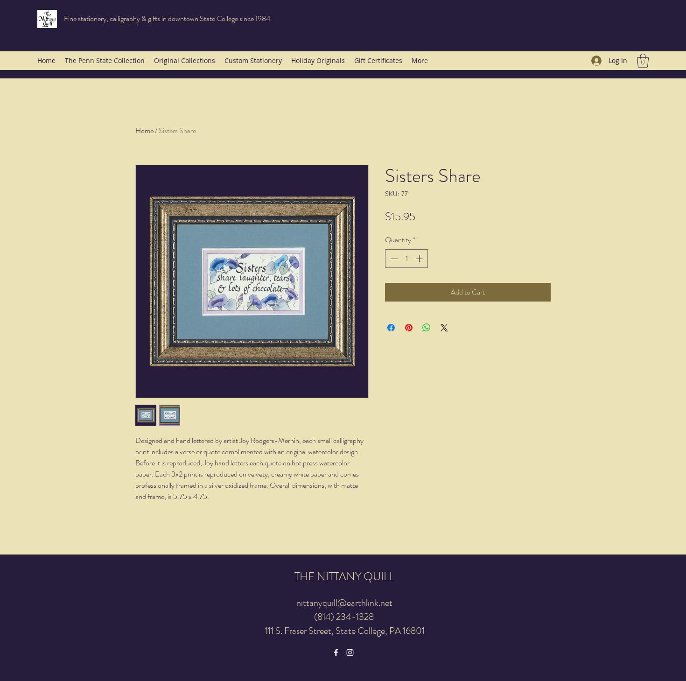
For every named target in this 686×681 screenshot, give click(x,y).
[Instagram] (350, 652)
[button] (643, 61)
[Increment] (420, 258)
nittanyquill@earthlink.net (344, 603)
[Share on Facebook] (391, 327)
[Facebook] (336, 652)
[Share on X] (444, 327)
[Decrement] (392, 258)
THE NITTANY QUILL (344, 576)
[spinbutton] (406, 258)
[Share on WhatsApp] (426, 327)
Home (144, 130)
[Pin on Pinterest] (408, 327)
